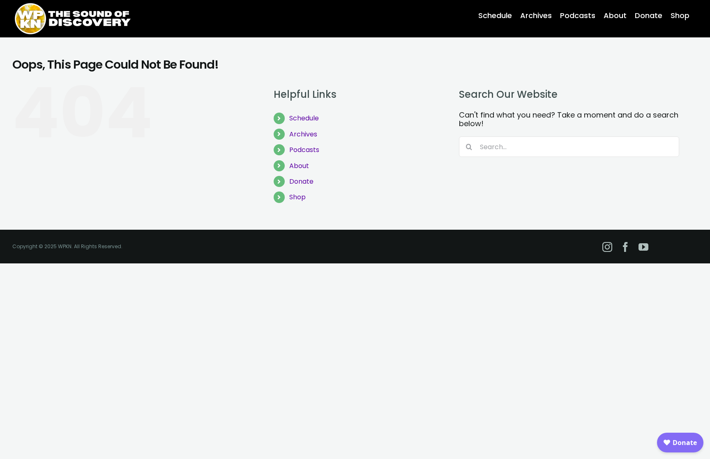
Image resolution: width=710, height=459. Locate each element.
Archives (303, 134)
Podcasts (304, 150)
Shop (297, 197)
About (299, 166)
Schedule (304, 118)
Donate (301, 181)
